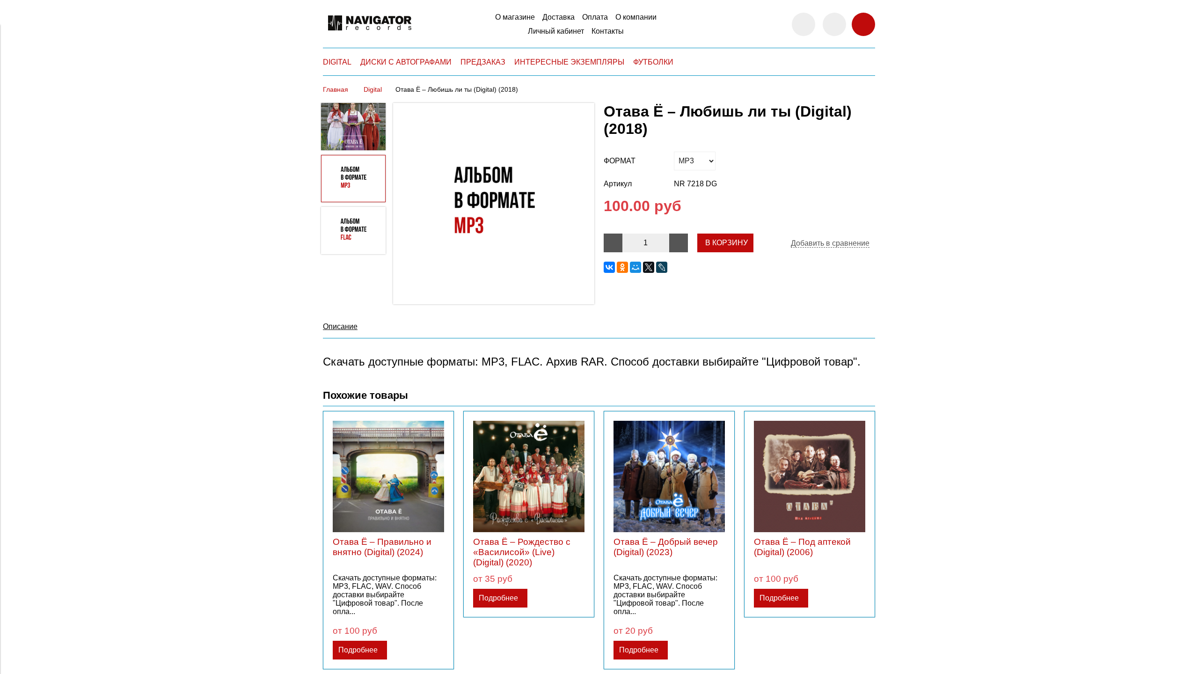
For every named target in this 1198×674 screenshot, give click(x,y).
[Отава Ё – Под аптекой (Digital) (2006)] (809, 476)
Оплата (595, 17)
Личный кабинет (556, 31)
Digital (373, 89)
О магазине (515, 17)
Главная (335, 89)
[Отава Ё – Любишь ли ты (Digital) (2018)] (493, 204)
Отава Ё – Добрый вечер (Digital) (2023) (666, 547)
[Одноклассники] (622, 267)
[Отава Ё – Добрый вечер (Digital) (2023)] (669, 476)
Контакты (608, 31)
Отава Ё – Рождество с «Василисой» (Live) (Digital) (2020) (521, 552)
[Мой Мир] (635, 267)
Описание (340, 326)
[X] (648, 267)
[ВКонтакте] (609, 267)
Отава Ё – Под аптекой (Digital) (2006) (802, 547)
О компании (636, 17)
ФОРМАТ (620, 161)
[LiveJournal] (661, 267)
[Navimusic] (369, 34)
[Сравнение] (834, 24)
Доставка (558, 17)
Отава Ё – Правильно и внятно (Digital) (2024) (382, 547)
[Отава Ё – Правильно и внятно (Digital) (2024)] (388, 476)
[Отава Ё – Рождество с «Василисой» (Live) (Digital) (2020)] (528, 476)
